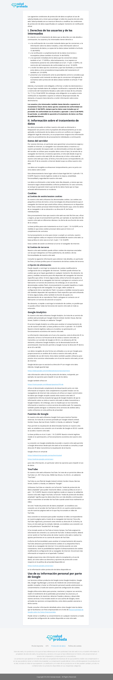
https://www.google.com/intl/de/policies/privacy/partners (49, 371)
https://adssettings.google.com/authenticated (45, 455)
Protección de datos (58, 646)
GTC (47, 646)
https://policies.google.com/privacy (40, 459)
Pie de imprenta (37, 646)
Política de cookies (74, 646)
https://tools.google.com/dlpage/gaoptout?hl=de (45, 384)
